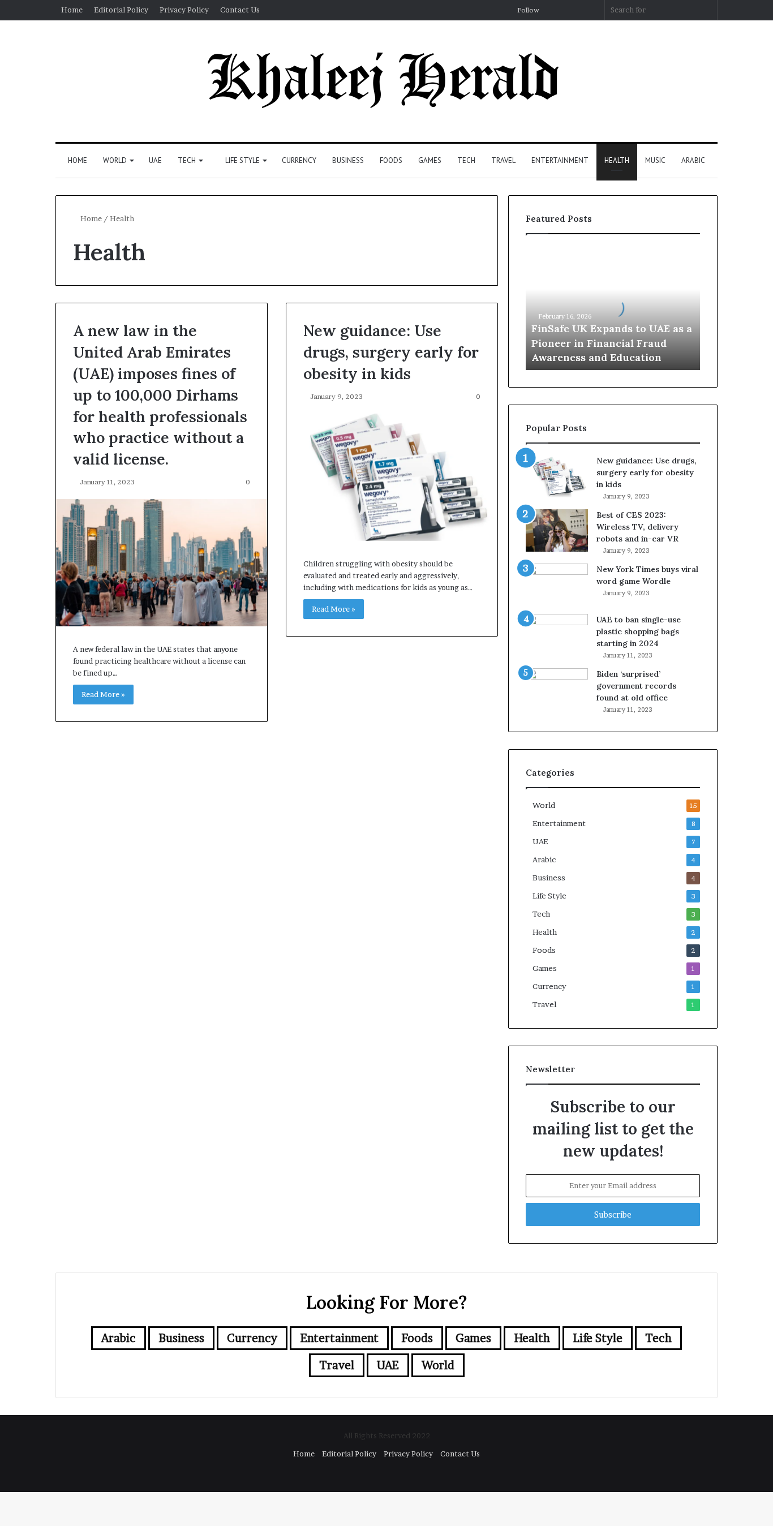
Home (72, 9)
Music (655, 160)
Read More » (103, 694)
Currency (299, 160)
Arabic (693, 160)
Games (429, 160)
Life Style (242, 160)
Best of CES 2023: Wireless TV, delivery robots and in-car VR (637, 527)
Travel (503, 160)
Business (348, 160)
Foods (391, 160)
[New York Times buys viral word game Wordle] (557, 585)
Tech (187, 160)
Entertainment (560, 160)
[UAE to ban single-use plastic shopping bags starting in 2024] (557, 635)
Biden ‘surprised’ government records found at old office (636, 686)
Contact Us (240, 9)
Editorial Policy (121, 9)
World (115, 160)
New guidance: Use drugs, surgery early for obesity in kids (391, 352)
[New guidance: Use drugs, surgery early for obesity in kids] (391, 477)
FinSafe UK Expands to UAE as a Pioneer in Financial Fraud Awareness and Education (611, 342)
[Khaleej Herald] (386, 81)
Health (616, 160)
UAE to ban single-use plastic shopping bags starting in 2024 (638, 631)
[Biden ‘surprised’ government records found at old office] (557, 689)
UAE (155, 160)
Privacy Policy (184, 9)
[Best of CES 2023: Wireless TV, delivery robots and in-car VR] (557, 530)
